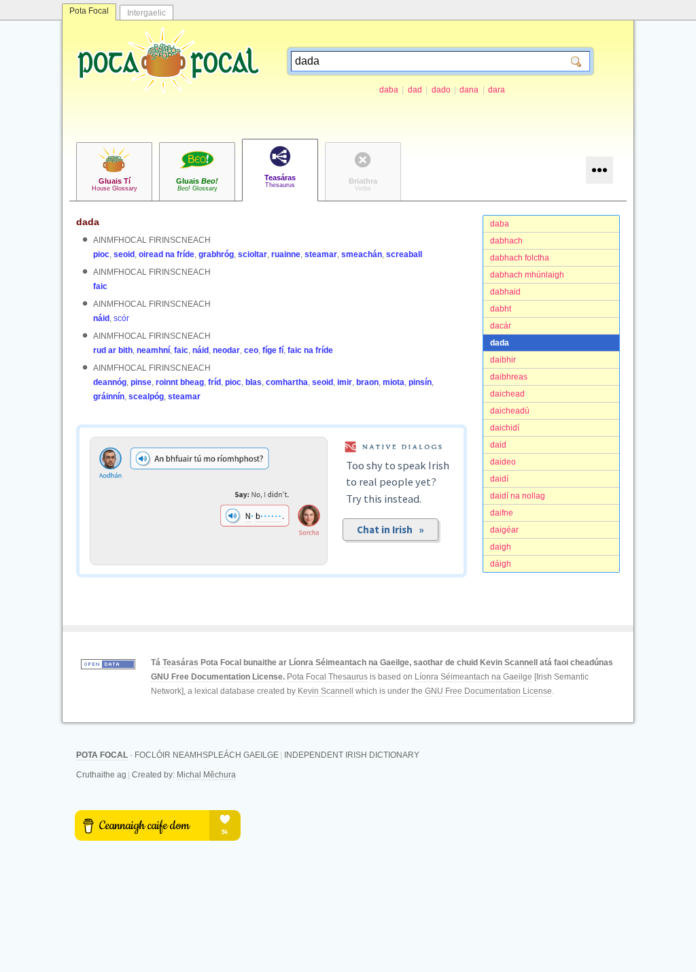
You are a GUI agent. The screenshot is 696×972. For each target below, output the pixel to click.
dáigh (500, 564)
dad (415, 90)
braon (367, 382)
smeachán (361, 254)
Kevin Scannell (509, 662)
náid (101, 318)
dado (441, 90)
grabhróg (216, 254)
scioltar (252, 254)
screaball (404, 254)
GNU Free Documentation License (217, 677)
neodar (226, 350)
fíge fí (272, 350)
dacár (500, 326)
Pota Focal (89, 11)
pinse (141, 382)
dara (496, 90)
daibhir (503, 360)
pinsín (420, 382)
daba (388, 90)
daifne (501, 513)
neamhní (153, 350)
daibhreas (508, 377)
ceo (251, 350)
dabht (500, 309)
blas (253, 382)
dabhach (506, 241)
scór (121, 318)
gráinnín (108, 396)
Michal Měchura (206, 775)
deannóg (109, 382)
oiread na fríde (166, 254)
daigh (500, 547)
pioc (101, 254)
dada (499, 343)
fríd (214, 382)
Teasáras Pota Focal (201, 662)
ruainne (285, 254)
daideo (503, 462)
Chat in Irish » (390, 529)
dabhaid (505, 292)
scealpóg (146, 396)
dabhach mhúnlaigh (527, 275)
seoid (124, 254)
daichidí (504, 428)
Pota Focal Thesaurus (327, 677)
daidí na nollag (517, 496)
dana (468, 90)
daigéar (504, 530)
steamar (320, 254)
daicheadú (509, 411)
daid (498, 445)
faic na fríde (310, 350)
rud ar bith (113, 350)
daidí (499, 479)
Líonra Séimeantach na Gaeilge (349, 662)
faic (100, 286)
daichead (507, 394)
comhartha (287, 382)
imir (344, 382)
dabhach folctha (519, 258)
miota (393, 382)
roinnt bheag (180, 382)
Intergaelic (146, 13)
